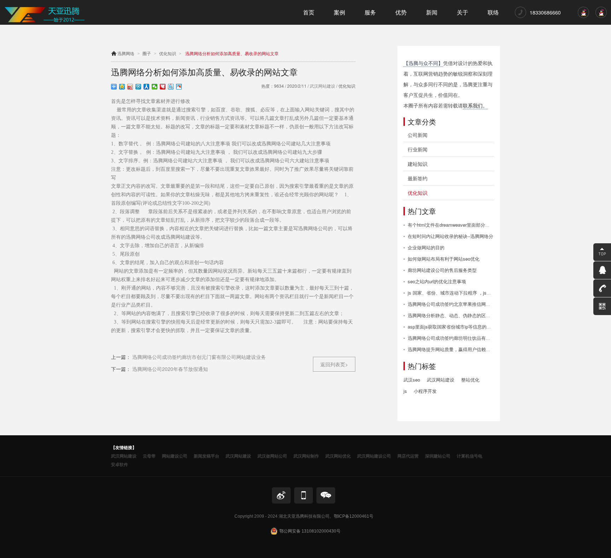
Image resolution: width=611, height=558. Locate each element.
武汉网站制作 (306, 456)
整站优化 (470, 379)
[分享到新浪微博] (130, 86)
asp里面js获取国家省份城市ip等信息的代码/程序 (457, 326)
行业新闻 (417, 149)
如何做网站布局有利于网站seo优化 (443, 258)
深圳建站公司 (437, 456)
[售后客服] (601, 16)
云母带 (149, 456)
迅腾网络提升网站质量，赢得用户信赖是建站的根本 (460, 349)
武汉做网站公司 (272, 456)
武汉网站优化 (338, 456)
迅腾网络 (125, 53)
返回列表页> (334, 364)
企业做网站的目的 (426, 247)
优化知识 (167, 53)
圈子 (146, 53)
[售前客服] (583, 16)
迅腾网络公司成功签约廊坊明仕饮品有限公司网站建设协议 (467, 338)
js (405, 391)
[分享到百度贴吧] (171, 86)
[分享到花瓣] (163, 86)
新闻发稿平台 (206, 456)
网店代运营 (408, 456)
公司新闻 (417, 134)
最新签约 (417, 178)
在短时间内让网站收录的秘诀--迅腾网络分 (450, 236)
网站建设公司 (174, 456)
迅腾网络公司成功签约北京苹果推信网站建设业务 (458, 304)
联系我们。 (475, 105)
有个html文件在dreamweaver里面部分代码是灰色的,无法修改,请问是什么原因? (488, 224)
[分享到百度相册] (179, 86)
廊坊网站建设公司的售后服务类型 (442, 270)
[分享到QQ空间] (122, 86)
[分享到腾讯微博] (138, 86)
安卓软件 (119, 464)
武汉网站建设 (322, 86)
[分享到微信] (155, 86)
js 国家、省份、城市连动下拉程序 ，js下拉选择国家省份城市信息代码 (479, 292)
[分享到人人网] (147, 86)
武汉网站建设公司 (374, 456)
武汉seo (411, 379)
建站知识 (417, 163)
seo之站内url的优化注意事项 (437, 281)
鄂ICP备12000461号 (353, 516)
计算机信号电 (469, 456)
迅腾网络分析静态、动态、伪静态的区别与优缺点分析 (463, 315)
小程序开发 (425, 391)
